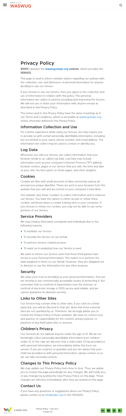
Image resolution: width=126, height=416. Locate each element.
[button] (5, 5)
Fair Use (53, 409)
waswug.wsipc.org (56, 69)
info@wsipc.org (54, 395)
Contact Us (47, 412)
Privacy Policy (42, 409)
